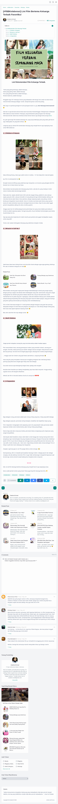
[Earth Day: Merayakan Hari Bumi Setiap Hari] (6, 279)
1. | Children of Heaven (14, 30)
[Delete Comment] (54, 597)
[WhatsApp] (20, 480)
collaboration (7, 475)
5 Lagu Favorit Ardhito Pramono (45, 512)
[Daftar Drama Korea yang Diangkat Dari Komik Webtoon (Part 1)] (6, 543)
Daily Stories (21, 763)
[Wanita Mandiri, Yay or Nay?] (33, 287)
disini (50, 115)
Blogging (20, 761)
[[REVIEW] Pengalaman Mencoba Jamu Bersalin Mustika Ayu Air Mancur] (6, 751)
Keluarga (22, 475)
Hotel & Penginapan (9, 766)
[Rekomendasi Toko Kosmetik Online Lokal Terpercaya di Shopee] (6, 528)
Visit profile (14, 680)
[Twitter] (46, 480)
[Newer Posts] (54, 488)
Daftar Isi (7, 25)
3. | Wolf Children (12, 34)
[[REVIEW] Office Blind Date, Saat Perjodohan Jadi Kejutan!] (33, 543)
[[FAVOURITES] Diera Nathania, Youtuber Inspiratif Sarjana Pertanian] (33, 528)
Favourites (15, 475)
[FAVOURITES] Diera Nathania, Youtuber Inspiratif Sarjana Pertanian (45, 527)
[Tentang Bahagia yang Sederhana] (33, 279)
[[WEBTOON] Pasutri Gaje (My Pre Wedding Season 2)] (6, 711)
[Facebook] (40, 480)
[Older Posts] (3, 488)
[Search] (53, 2)
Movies (28, 475)
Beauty (6, 761)
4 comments (13, 480)
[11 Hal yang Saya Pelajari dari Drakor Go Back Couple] (6, 735)
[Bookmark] (5, 480)
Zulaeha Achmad (14, 495)
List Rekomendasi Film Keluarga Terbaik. (16, 28)
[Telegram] (27, 480)
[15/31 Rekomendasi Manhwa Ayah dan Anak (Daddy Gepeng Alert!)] (6, 727)
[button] (50, 21)
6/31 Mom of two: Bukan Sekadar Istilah (13, 703)
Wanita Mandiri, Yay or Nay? (44, 283)
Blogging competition (9, 763)
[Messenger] (33, 480)
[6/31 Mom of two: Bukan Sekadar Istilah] (15, 701)
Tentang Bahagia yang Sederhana (45, 275)
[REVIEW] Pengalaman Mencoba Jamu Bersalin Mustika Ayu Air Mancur (17, 748)
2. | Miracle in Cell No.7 (14, 32)
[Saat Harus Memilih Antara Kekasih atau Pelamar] (6, 287)
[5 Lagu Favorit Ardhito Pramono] (33, 515)
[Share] (52, 480)
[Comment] (54, 554)
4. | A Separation (12, 36)
